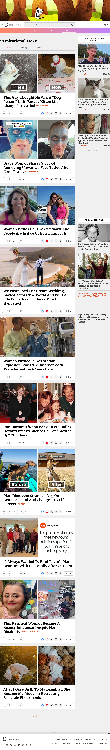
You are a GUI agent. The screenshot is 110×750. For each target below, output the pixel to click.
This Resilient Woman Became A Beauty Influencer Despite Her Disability (31, 627)
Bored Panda (11, 739)
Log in (105, 25)
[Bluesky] (19, 745)
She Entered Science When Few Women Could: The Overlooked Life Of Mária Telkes (93, 246)
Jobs (95, 739)
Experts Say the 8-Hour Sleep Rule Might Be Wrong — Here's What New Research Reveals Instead (93, 318)
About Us (88, 739)
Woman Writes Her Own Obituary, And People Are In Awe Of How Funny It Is (36, 231)
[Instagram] (7, 745)
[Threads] (23, 745)
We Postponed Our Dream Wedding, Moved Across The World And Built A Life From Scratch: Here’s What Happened (34, 297)
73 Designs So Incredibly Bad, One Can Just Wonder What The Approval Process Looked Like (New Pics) (93, 139)
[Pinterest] (11, 745)
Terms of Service (101, 743)
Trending (23, 48)
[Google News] (30, 745)
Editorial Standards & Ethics (70, 743)
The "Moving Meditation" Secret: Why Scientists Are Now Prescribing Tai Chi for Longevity (93, 285)
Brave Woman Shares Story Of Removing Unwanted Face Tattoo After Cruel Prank (36, 167)
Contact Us (103, 739)
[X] (15, 745)
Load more (37, 716)
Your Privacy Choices (64, 739)
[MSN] (27, 745)
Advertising (78, 739)
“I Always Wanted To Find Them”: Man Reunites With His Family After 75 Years (37, 563)
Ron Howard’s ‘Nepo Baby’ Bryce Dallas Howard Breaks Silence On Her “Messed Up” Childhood (37, 431)
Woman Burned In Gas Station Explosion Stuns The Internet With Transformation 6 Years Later (33, 365)
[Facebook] (3, 745)
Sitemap (55, 743)
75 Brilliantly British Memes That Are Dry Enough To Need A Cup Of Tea (93, 68)
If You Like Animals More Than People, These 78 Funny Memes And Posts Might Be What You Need (93, 103)
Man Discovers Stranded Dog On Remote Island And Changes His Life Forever (34, 500)
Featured (8, 48)
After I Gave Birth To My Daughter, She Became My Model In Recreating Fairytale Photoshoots (36, 693)
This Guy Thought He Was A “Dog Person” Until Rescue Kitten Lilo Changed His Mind (32, 101)
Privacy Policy (88, 743)
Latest (38, 48)
